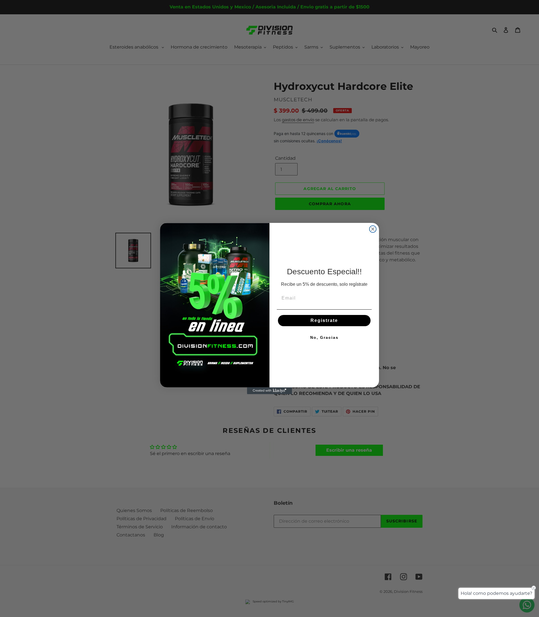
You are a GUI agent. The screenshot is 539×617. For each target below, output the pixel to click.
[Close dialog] (372, 229)
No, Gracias (324, 337)
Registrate (324, 320)
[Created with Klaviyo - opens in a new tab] (269, 390)
